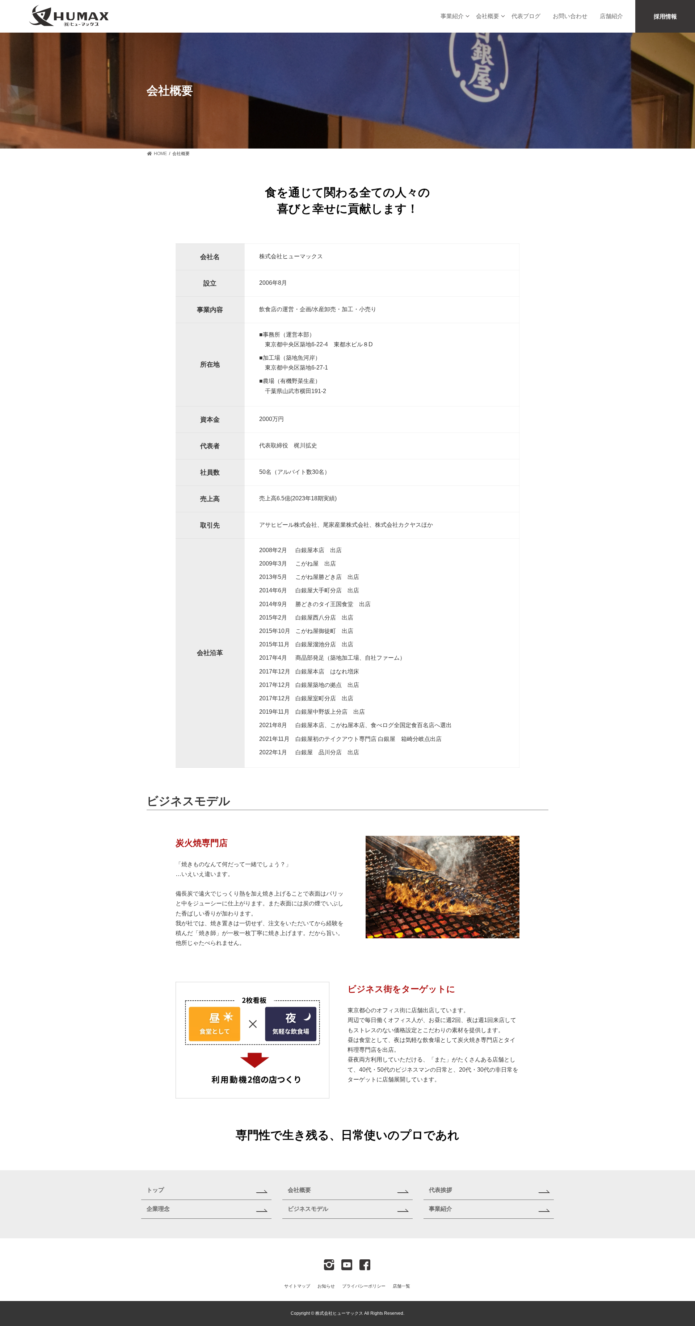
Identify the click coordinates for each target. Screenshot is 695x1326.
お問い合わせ (570, 16)
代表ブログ (525, 16)
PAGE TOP (673, 1279)
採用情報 (665, 16)
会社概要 (487, 16)
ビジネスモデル (308, 1209)
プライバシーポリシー (364, 1286)
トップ (155, 1190)
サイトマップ (297, 1286)
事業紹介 (452, 16)
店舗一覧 (401, 1286)
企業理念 (158, 1209)
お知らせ (326, 1286)
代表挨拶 (440, 1190)
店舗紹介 (611, 16)
